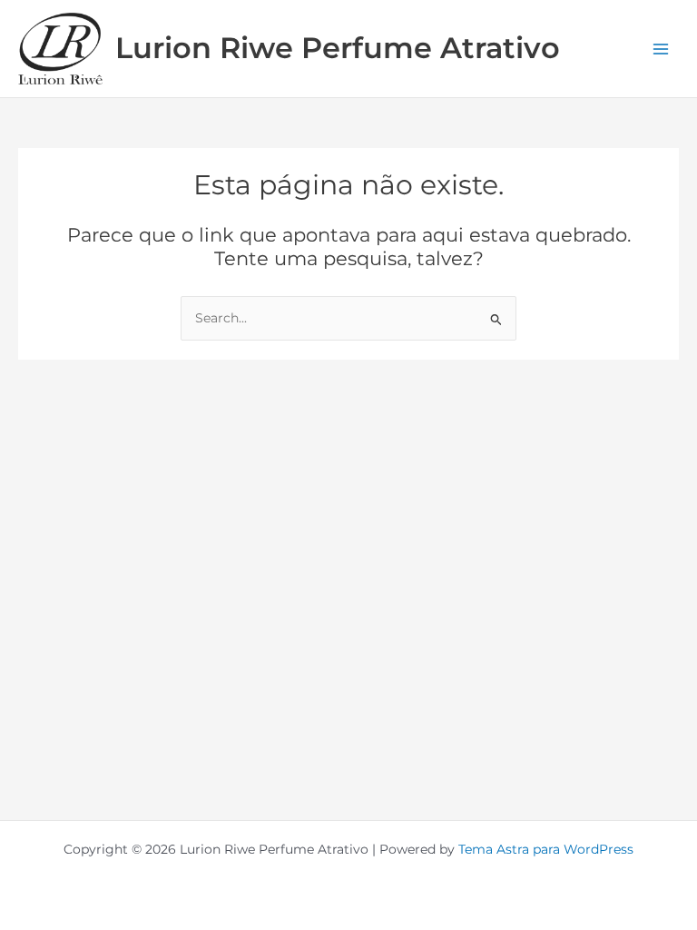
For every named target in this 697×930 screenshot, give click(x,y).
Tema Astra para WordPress (545, 849)
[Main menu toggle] (661, 48)
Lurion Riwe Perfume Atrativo (337, 47)
